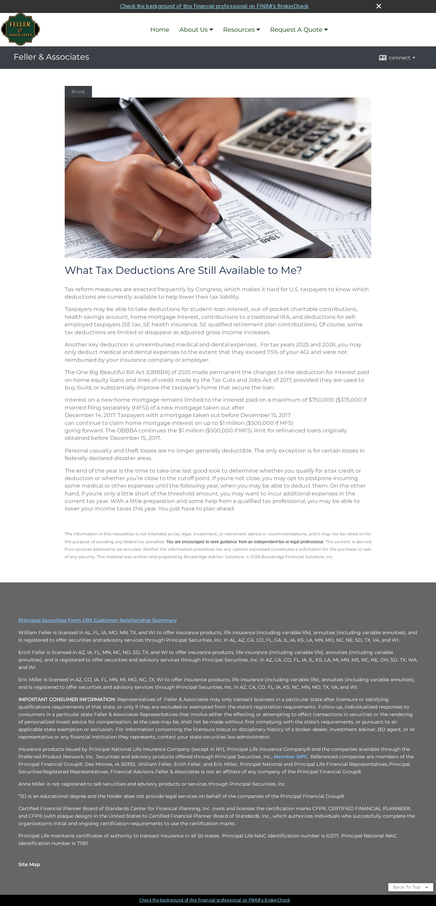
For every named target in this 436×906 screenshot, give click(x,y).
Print (78, 92)
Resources (239, 29)
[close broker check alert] (379, 6)
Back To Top (407, 887)
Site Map (29, 864)
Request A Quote (296, 29)
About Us (194, 29)
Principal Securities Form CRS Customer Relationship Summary (97, 620)
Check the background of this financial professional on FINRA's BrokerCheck (214, 6)
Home (159, 29)
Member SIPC (291, 757)
